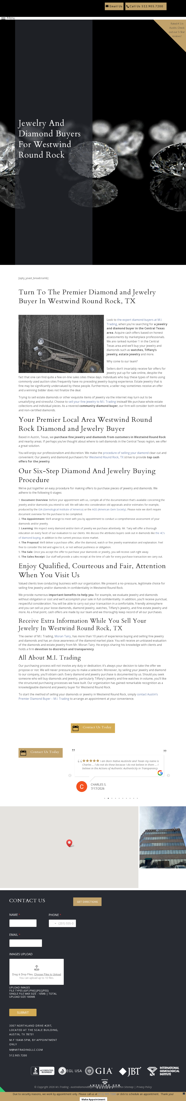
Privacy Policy (144, 1087)
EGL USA (74, 1070)
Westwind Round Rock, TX (106, 457)
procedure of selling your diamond (126, 453)
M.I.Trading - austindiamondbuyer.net (77, 1087)
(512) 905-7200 (107, 1094)
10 (137, 798)
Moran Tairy (62, 636)
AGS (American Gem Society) (109, 509)
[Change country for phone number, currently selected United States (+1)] (53, 923)
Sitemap (106, 1087)
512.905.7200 (18, 1055)
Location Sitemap (124, 1087)
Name (14, 915)
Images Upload (21, 954)
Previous (70, 775)
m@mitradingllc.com (26, 1049)
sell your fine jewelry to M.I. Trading (92, 402)
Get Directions (87, 901)
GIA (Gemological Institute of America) (61, 509)
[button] (70, 843)
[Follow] (106, 13)
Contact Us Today (97, 727)
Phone (55, 915)
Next (168, 775)
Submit (23, 1012)
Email (14, 935)
